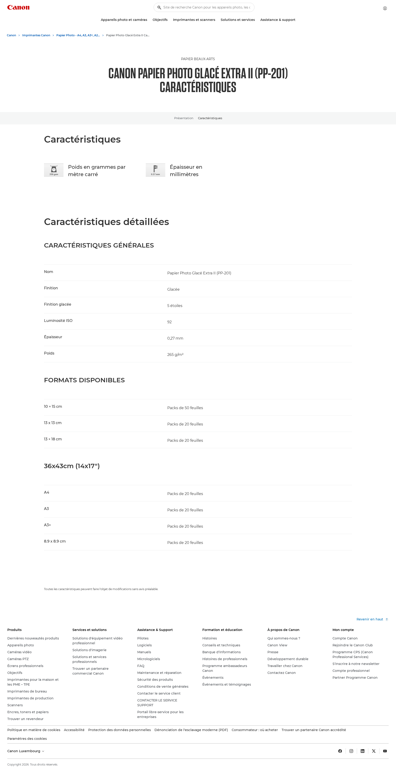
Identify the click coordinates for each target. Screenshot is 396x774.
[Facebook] (340, 751)
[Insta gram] (351, 751)
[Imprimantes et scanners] (217, 19)
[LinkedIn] (362, 751)
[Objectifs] (169, 19)
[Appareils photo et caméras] (149, 19)
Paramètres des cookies (27, 739)
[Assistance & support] (297, 19)
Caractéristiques (210, 118)
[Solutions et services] (256, 19)
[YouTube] (385, 751)
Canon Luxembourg (24, 751)
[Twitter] (374, 751)
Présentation (183, 118)
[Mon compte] (385, 8)
